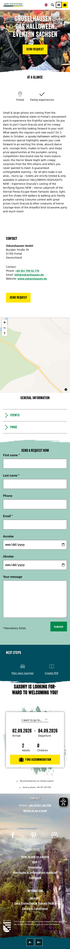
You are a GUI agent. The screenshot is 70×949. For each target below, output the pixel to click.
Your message (12, 576)
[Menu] (59, 5)
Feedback (35, 877)
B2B (34, 862)
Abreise (8, 556)
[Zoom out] (4, 328)
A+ (39, 942)
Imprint (35, 898)
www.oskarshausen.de (32, 278)
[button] (35, 49)
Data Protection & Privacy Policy (35, 903)
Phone (7, 495)
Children (42, 750)
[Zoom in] (4, 322)
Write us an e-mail (35, 810)
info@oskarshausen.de (29, 274)
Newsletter (35, 867)
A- (30, 942)
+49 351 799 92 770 (27, 270)
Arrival (16, 735)
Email (8, 516)
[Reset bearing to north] (4, 333)
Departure (44, 735)
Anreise (8, 536)
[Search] (52, 5)
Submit (58, 626)
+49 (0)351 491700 (39, 805)
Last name (11, 475)
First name (11, 455)
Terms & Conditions (35, 908)
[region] (35, 355)
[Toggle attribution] (66, 389)
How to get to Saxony (35, 856)
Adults (26, 750)
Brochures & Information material (35, 872)
